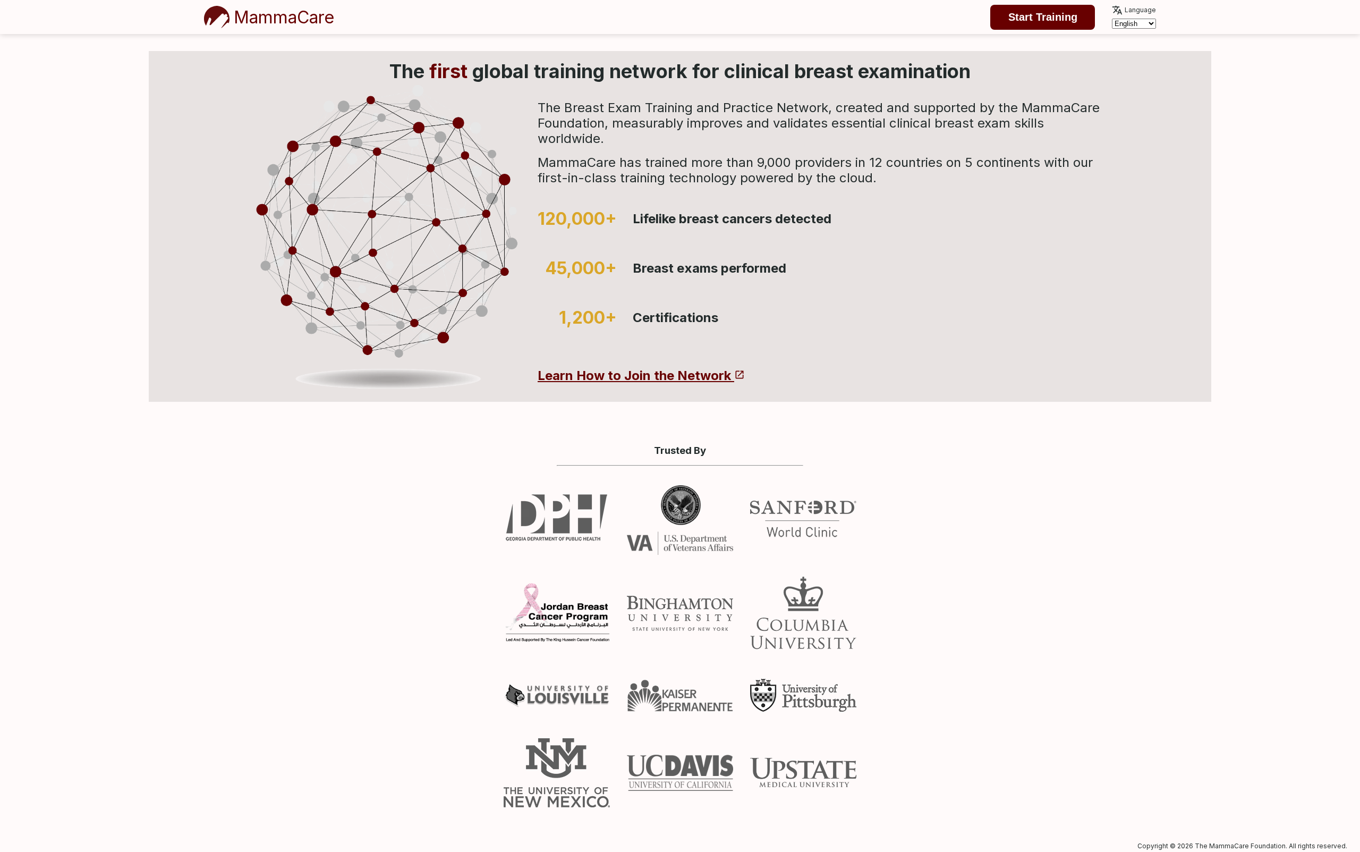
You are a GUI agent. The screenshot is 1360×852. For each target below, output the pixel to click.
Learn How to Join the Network (636, 375)
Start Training (1042, 17)
